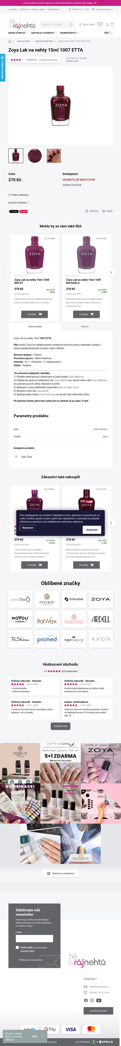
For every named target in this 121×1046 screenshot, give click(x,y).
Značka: (72, 61)
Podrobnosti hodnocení (48, 60)
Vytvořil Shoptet (82, 1042)
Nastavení (27, 527)
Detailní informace (17, 203)
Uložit (24, 211)
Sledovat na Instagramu (63, 873)
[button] (111, 272)
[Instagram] (92, 1000)
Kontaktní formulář (98, 1011)
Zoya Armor (42, 390)
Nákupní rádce (38, 9)
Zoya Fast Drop (47, 394)
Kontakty (12, 9)
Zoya (105, 436)
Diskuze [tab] (85, 326)
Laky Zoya (26, 456)
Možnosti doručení (72, 185)
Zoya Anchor (61, 380)
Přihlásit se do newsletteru (31, 960)
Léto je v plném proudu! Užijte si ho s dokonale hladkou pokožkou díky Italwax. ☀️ (60, 3)
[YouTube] (98, 1000)
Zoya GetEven (99, 380)
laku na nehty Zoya (68, 387)
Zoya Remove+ (76, 376)
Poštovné (24, 9)
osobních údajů (27, 951)
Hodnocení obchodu (60, 664)
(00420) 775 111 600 (99, 992)
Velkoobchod (54, 9)
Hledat (71, 24)
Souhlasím (92, 529)
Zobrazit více (60, 726)
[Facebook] (86, 1000)
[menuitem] (18, 32)
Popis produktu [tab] (35, 326)
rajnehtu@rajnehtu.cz (99, 986)
